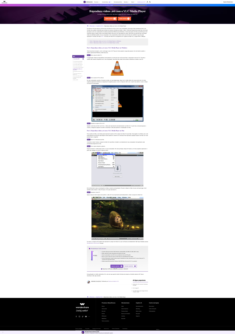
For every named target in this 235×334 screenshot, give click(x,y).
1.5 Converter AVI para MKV (77, 65)
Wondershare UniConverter (93, 243)
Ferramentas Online (118, 2)
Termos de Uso (106, 328)
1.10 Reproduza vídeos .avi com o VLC (77, 69)
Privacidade (87, 328)
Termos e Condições (78, 328)
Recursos (92, 26)
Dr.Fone (103, 313)
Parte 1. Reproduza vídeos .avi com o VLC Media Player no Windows (105, 41)
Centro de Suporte (152, 308)
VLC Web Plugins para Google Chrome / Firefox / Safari (140, 291)
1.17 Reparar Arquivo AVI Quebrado (77, 78)
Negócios (138, 316)
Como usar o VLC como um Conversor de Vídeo (140, 285)
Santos (109, 281)
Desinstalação (125, 328)
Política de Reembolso (115, 328)
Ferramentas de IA (139, 306)
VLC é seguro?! (136, 288)
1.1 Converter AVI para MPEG (77, 61)
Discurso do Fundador (125, 313)
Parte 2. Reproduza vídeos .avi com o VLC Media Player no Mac (104, 42)
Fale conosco (151, 306)
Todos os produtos (105, 320)
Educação (123, 318)
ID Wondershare (152, 311)
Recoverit (103, 311)
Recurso (92, 297)
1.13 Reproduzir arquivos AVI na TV (78, 72)
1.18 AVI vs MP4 (75, 79)
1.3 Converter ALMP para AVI (77, 64)
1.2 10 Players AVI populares (77, 62)
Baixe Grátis (109, 18)
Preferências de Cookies (96, 328)
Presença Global (124, 311)
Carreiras (123, 316)
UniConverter (104, 308)
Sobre (122, 306)
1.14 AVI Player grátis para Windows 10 (77, 74)
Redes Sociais (138, 311)
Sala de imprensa (124, 308)
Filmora (103, 306)
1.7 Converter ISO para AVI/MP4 (78, 67)
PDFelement (104, 316)
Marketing (138, 308)
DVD (102, 36)
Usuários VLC (99, 26)
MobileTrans (104, 318)
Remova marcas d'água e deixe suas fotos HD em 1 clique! (117, 5)
